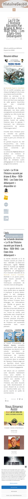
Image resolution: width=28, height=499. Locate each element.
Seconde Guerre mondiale (14, 275)
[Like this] (5, 399)
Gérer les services (13, 483)
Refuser (14, 491)
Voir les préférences (14, 495)
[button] (26, 467)
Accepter (14, 487)
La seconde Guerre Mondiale (13, 17)
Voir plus (14, 418)
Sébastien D (13, 39)
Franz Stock (14, 452)
